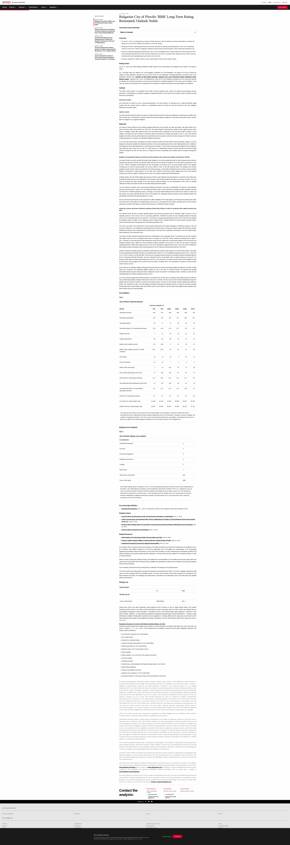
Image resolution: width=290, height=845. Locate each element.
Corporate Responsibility (223, 825)
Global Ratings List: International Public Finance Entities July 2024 (141, 537)
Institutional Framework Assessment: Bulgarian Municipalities (140, 543)
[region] (145, 836)
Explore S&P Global (19, 2)
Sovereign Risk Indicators (129, 509)
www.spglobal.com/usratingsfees (129, 771)
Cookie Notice (139, 838)
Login (285, 2)
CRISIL (147, 813)
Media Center (77, 813)
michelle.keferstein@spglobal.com (153, 797)
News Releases (77, 825)
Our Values (4, 823)
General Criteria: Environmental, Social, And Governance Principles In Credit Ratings (147, 516)
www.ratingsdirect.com (155, 767)
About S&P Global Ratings (7, 813)
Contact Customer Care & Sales (152, 823)
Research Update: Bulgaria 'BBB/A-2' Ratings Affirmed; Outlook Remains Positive (146, 540)
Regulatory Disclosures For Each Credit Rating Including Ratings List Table (142, 624)
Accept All (177, 836)
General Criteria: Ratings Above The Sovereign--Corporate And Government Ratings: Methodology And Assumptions (157, 524)
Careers (219, 823)
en (271, 2)
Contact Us (278, 2)
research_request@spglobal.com (161, 782)
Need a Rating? (282, 7)
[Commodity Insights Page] (146, 802)
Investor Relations (78, 823)
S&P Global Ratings (9, 808)
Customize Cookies (167, 836)
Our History (4, 825)
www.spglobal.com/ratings (127, 767)
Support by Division (150, 825)
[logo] (6, 2)
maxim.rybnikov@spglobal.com (170, 797)
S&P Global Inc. (7, 818)
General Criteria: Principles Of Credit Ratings (135, 530)
